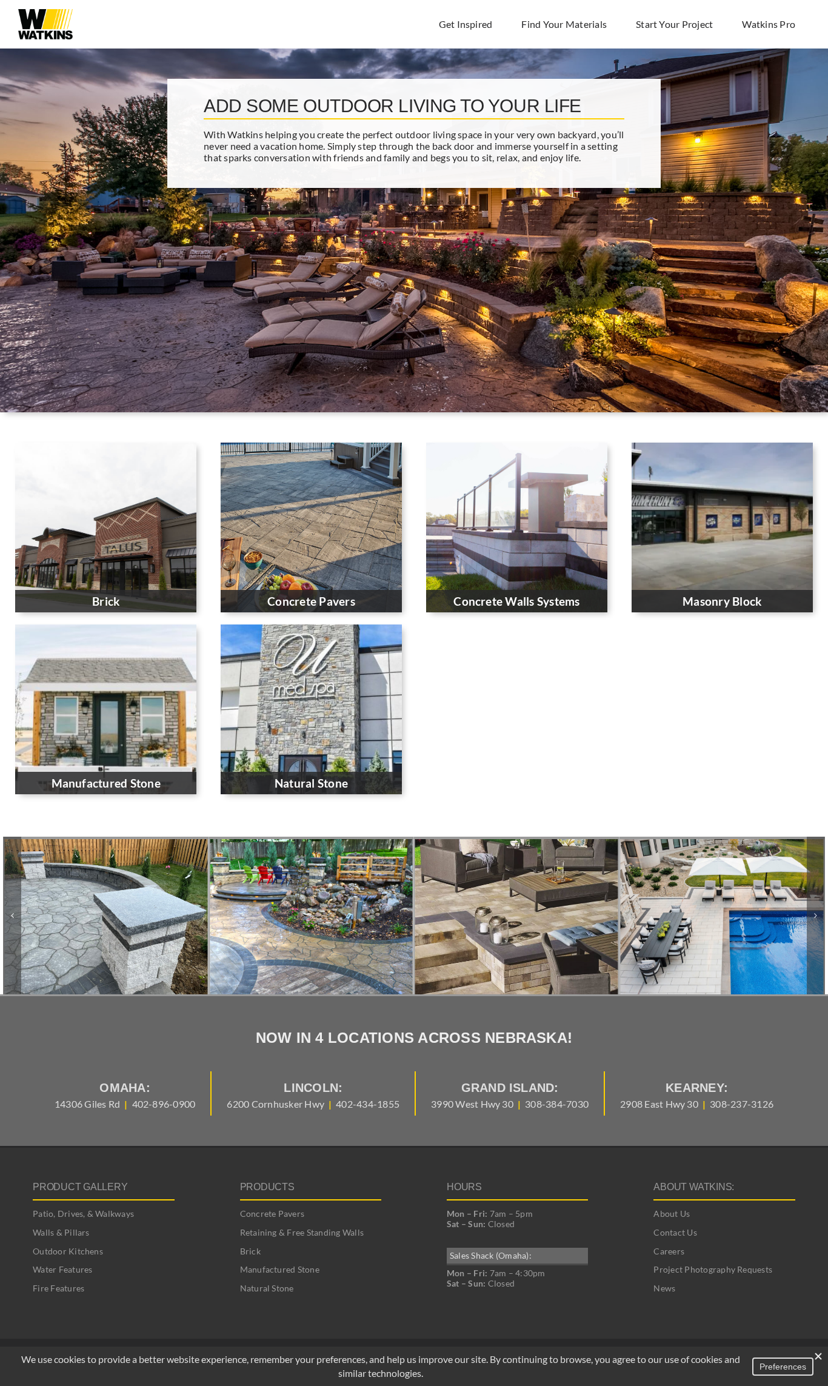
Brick (250, 1251)
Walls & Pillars (61, 1232)
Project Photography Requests (712, 1269)
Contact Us (674, 1232)
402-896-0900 (164, 1104)
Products (267, 1187)
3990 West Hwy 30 (472, 1104)
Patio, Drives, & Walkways (83, 1213)
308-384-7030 (557, 1104)
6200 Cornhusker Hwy (275, 1104)
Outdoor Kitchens (68, 1251)
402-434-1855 (367, 1104)
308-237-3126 (741, 1104)
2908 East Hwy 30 (659, 1104)
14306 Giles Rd (87, 1104)
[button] (12, 915)
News (664, 1288)
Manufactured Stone (279, 1269)
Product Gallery (80, 1187)
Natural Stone (267, 1288)
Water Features (62, 1269)
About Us (671, 1213)
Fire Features (58, 1288)
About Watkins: (693, 1187)
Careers (668, 1251)
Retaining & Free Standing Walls (302, 1232)
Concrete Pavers (272, 1213)
